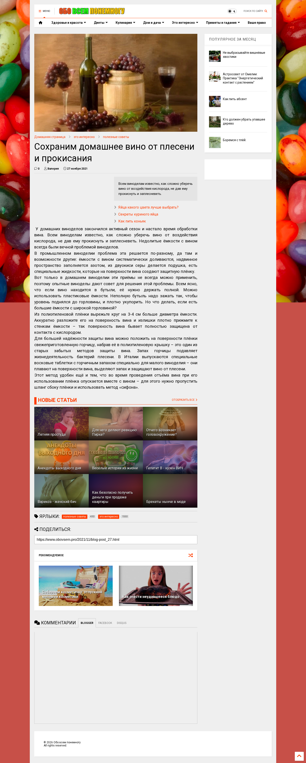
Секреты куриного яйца (138, 214)
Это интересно (183, 22)
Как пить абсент (235, 99)
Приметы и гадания (221, 22)
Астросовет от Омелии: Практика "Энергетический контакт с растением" (243, 78)
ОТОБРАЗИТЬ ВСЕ (183, 399)
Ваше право (257, 22)
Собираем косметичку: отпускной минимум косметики (72, 594)
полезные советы (116, 137)
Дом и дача (152, 22)
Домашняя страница (49, 137)
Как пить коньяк (132, 221)
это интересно (84, 137)
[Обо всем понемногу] (92, 12)
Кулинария (124, 22)
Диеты (99, 22)
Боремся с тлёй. (234, 140)
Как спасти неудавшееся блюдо (150, 597)
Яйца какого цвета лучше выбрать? (148, 207)
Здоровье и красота (67, 22)
